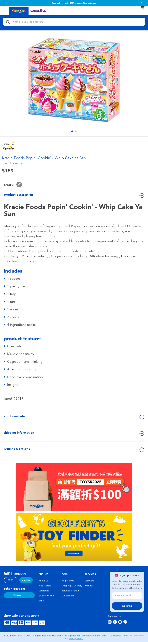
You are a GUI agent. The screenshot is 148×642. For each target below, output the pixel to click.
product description (18, 194)
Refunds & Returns (71, 590)
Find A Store (45, 585)
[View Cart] (142, 7)
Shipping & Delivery (71, 585)
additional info (14, 416)
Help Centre (67, 580)
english (26, 580)
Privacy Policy (76, 638)
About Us (43, 580)
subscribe (127, 606)
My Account (67, 595)
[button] (141, 3)
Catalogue (44, 590)
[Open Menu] (5, 10)
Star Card (89, 580)
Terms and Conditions (133, 635)
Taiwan (17, 595)
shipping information (19, 432)
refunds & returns (17, 449)
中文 (10, 580)
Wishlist (88, 585)
